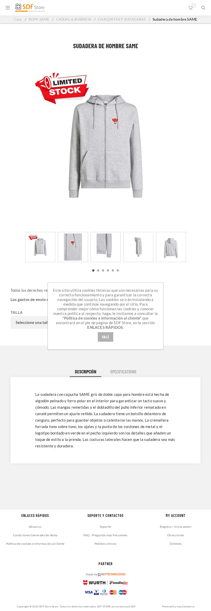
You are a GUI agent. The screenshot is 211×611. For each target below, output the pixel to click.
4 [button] (108, 270)
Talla (17, 312)
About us (35, 527)
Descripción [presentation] (85, 371)
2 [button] (98, 270)
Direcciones (175, 535)
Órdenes (176, 544)
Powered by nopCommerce (178, 606)
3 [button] (103, 270)
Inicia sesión (182, 527)
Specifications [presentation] (123, 371)
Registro (166, 527)
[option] (40, 246)
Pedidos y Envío (105, 544)
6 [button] (118, 270)
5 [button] (113, 270)
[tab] (85, 371)
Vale (105, 337)
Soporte (105, 527)
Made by (92, 574)
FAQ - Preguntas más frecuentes (105, 535)
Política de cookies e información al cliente (35, 544)
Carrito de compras (193, 5)
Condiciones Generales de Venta (35, 535)
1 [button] (93, 270)
